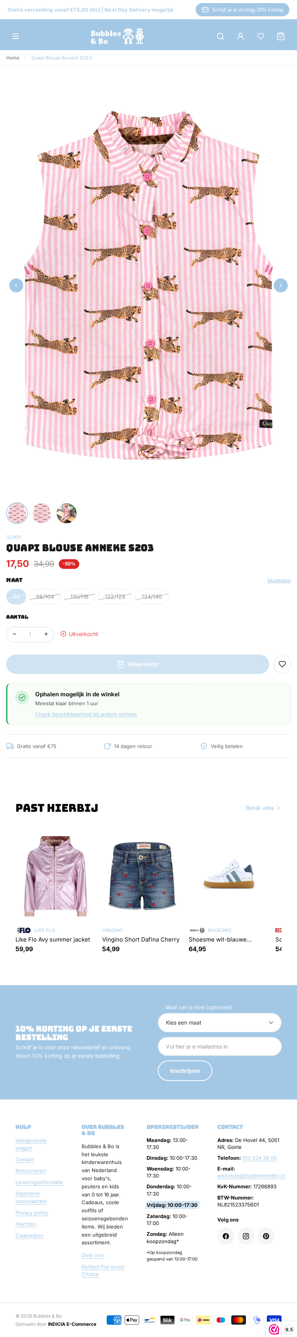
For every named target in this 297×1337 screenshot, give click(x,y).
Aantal (17, 617)
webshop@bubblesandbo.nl (251, 1175)
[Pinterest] (266, 1236)
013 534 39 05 (259, 1158)
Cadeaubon (29, 1235)
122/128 (115, 596)
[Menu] (15, 36)
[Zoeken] (220, 36)
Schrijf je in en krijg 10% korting (247, 10)
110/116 (79, 596)
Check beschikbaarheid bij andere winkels (86, 714)
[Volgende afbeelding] (281, 285)
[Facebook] (225, 1236)
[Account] (240, 36)
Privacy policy (31, 1213)
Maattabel (279, 580)
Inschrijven (185, 1070)
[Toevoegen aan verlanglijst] (282, 664)
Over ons (93, 1255)
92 (16, 596)
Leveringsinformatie (39, 1182)
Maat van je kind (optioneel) (199, 1007)
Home (12, 58)
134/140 (152, 596)
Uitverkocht (143, 664)
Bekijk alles (260, 807)
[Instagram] (245, 1236)
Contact (24, 1159)
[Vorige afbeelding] (16, 285)
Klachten (25, 1224)
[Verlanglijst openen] (260, 36)
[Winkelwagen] (280, 36)
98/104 (45, 596)
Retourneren (30, 1170)
